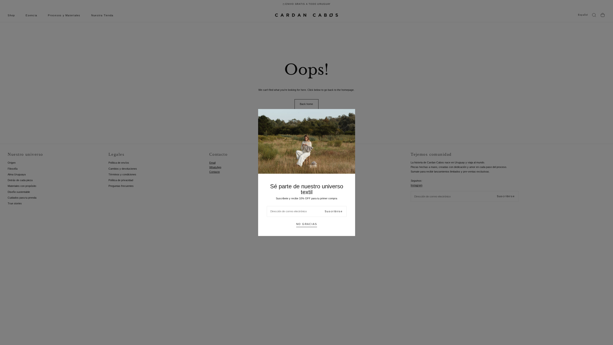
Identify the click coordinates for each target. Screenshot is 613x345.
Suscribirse (334, 211)
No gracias (306, 224)
